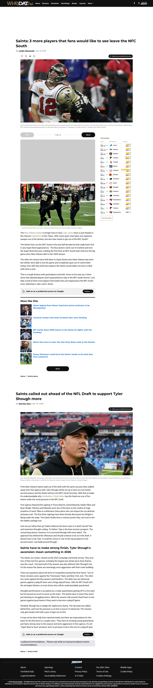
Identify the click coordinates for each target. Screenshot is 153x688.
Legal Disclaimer (27, 676)
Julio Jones (68, 233)
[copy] (34, 56)
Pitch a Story (50, 671)
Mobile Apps (126, 667)
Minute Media (17, 682)
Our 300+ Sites (102, 667)
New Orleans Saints (33, 233)
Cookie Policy (126, 671)
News (37, 3)
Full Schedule (107, 218)
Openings (49, 667)
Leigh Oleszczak (26, 51)
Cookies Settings (103, 676)
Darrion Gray (25, 404)
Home (22, 376)
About (23, 667)
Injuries (82, 3)
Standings (65, 3)
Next (88, 135)
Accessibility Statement (55, 676)
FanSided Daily (27, 671)
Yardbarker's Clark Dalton (53, 496)
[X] (139, 3)
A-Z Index (79, 676)
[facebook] (134, 3)
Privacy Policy (81, 671)
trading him (36, 236)
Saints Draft (32, 651)
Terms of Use (102, 671)
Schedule (55, 3)
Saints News (33, 376)
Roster (74, 3)
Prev (27, 135)
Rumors (45, 3)
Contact (78, 667)
